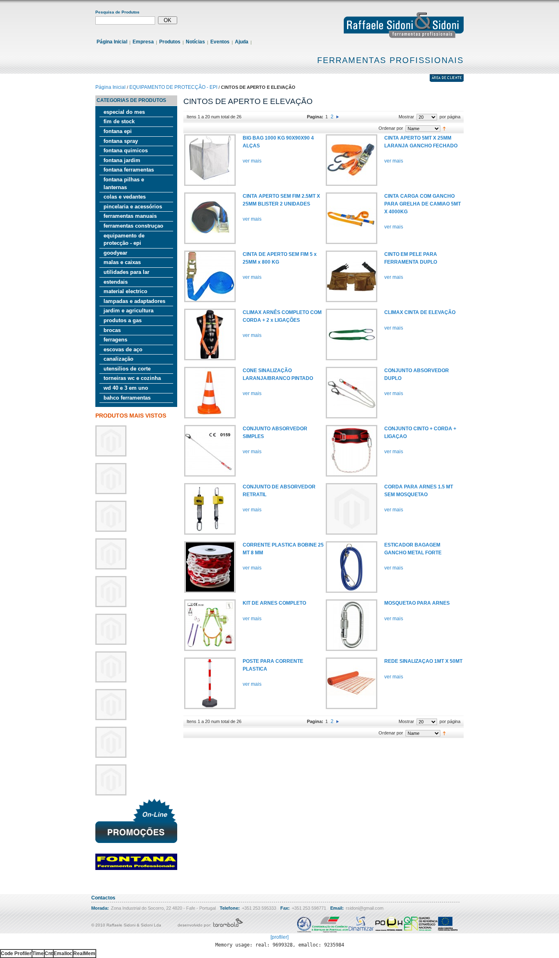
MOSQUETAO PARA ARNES (417, 603)
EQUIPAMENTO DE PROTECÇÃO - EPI (173, 87)
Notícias (195, 42)
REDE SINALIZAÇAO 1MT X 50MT (423, 661)
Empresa (143, 42)
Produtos (169, 42)
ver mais (252, 161)
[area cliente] (447, 80)
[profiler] (279, 937)
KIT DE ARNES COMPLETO (274, 603)
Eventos (220, 42)
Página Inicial (112, 42)
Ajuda (241, 42)
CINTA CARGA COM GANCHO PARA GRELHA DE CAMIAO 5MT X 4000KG (422, 203)
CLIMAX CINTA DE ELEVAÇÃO (419, 312)
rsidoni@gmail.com (364, 908)
